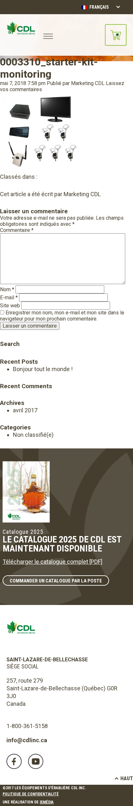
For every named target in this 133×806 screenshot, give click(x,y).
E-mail (9, 297)
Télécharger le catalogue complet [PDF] (52, 561)
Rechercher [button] (4, 335)
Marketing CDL (88, 83)
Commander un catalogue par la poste (56, 581)
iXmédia (47, 802)
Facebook (14, 761)
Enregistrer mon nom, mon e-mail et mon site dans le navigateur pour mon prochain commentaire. (62, 316)
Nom (7, 289)
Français (98, 7)
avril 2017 (25, 410)
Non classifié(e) (33, 434)
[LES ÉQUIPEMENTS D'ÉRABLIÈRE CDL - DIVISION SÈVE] (20, 35)
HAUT (126, 778)
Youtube (35, 761)
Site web (10, 305)
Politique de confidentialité (31, 794)
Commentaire (17, 230)
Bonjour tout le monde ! (43, 369)
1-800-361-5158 (27, 726)
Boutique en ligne (116, 35)
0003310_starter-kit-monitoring (49, 68)
